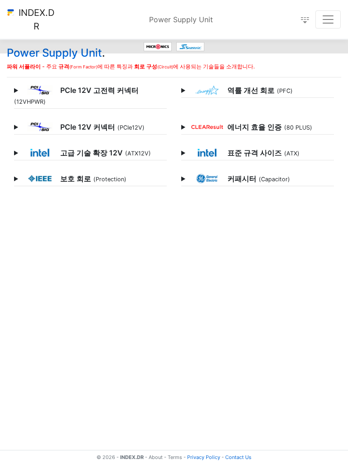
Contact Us (238, 457)
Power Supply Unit (181, 19)
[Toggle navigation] (328, 19)
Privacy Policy (203, 457)
